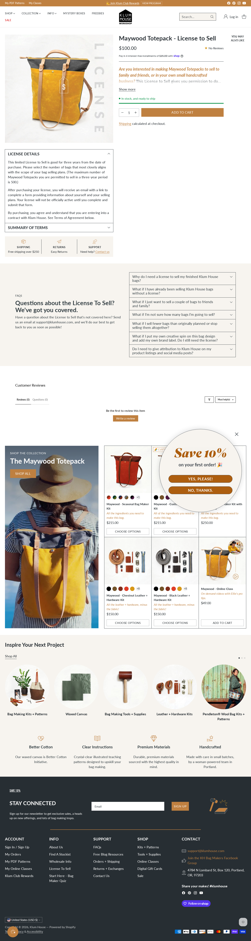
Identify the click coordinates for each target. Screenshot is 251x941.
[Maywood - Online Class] (222, 560)
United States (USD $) (24, 920)
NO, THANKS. (200, 490)
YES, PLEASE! (200, 478)
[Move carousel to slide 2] (242, 658)
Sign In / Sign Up (17, 847)
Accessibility (35, 931)
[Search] (212, 17)
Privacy (19, 931)
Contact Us (101, 876)
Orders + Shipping (106, 861)
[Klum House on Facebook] (229, 3)
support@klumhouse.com (206, 851)
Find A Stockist (60, 854)
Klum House (38, 927)
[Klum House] (125, 16)
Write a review (125, 418)
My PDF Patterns (17, 861)
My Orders (13, 854)
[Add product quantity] (135, 113)
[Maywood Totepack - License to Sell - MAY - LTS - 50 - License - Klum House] (59, 89)
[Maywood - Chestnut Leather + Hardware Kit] (127, 560)
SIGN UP (180, 806)
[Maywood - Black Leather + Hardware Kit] (175, 560)
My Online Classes (18, 869)
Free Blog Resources (108, 854)
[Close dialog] (236, 434)
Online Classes (148, 861)
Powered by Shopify (62, 927)
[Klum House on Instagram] (239, 3)
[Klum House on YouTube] (244, 3)
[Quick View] (146, 450)
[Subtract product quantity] (122, 113)
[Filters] (209, 400)
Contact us (102, 251)
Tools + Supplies (149, 854)
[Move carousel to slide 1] (239, 658)
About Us (56, 847)
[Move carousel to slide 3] (244, 658)
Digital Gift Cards (149, 869)
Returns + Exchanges (108, 869)
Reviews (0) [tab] (23, 399)
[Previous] (6, 693)
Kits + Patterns (148, 847)
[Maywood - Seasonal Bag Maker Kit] (127, 469)
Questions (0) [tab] (40, 399)
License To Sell (60, 869)
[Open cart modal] (244, 16)
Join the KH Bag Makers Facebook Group (213, 860)
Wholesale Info (60, 861)
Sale (140, 876)
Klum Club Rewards (19, 876)
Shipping (125, 124)
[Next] (245, 693)
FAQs (97, 847)
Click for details (169, 3)
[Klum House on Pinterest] (234, 3)
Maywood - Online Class (217, 589)
